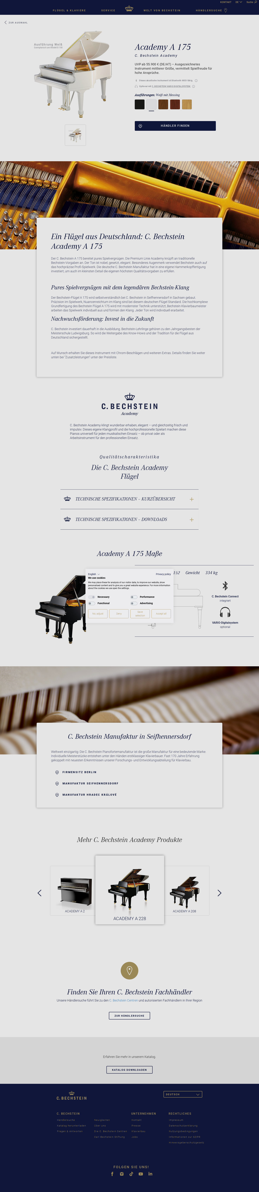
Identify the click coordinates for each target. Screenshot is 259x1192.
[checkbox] (91, 597)
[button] (94, 574)
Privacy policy (163, 574)
